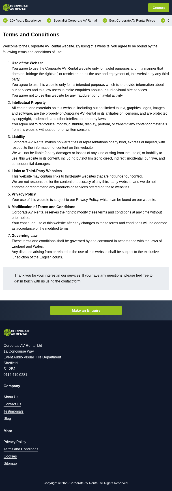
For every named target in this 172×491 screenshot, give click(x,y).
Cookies (10, 456)
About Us (11, 397)
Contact (159, 7)
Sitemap (10, 463)
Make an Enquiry (86, 310)
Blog (7, 418)
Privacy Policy (15, 442)
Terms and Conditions (21, 449)
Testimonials (14, 411)
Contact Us (12, 404)
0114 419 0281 (15, 375)
